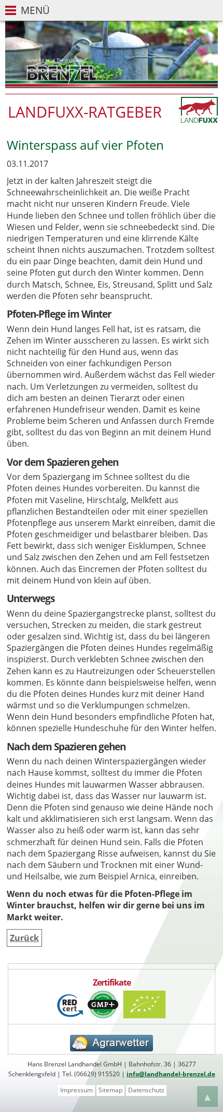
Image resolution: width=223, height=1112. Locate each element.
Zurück (24, 938)
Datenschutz (146, 1090)
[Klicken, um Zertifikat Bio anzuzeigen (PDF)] (144, 1016)
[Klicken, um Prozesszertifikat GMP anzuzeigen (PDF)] (103, 1016)
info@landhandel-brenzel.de (171, 1074)
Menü (35, 10)
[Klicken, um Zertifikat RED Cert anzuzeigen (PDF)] (70, 1016)
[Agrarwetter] (111, 1048)
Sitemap (110, 1090)
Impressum (76, 1090)
